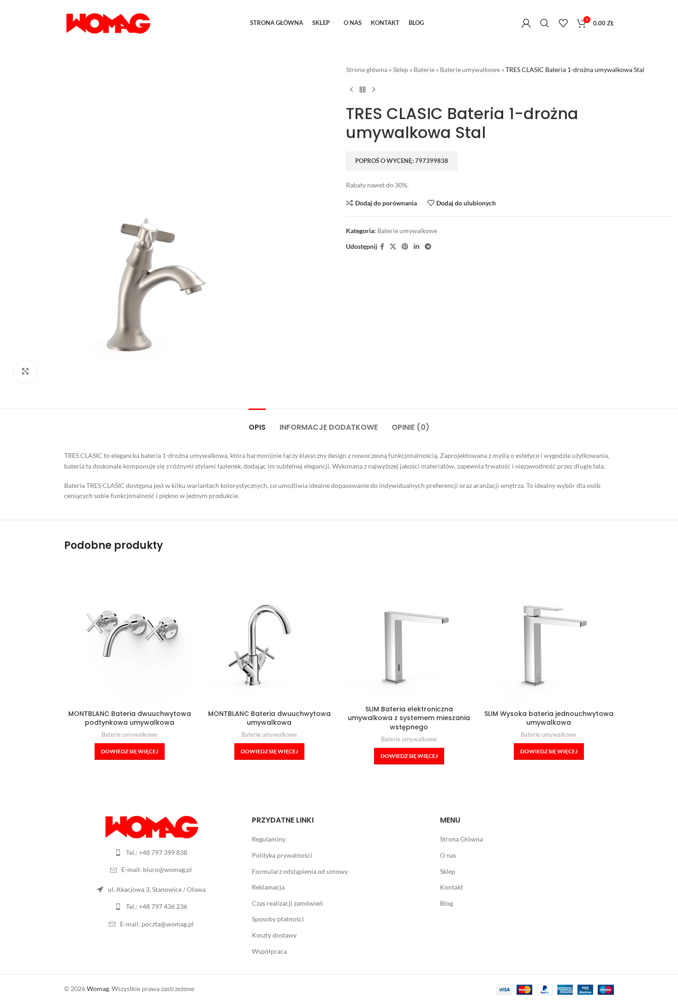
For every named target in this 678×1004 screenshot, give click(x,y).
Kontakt (451, 887)
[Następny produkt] (373, 89)
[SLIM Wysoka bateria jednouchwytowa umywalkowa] (548, 636)
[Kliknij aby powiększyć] (25, 371)
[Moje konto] (526, 23)
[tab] (257, 423)
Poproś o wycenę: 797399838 (401, 160)
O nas (448, 855)
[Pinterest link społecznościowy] (405, 246)
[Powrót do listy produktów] (362, 89)
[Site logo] (108, 22)
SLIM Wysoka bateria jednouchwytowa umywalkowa (548, 718)
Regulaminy (268, 839)
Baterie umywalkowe (470, 69)
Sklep (400, 69)
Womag (98, 988)
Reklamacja (268, 887)
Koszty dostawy (274, 935)
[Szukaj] (544, 23)
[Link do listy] (151, 853)
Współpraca (269, 951)
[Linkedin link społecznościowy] (416, 246)
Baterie (424, 69)
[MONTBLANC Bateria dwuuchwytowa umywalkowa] (269, 636)
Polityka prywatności (282, 855)
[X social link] (393, 246)
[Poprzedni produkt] (351, 89)
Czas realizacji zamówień (287, 903)
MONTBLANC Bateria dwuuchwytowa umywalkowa (269, 718)
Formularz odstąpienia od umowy (300, 871)
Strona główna (366, 69)
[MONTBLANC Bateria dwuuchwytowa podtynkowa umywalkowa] (129, 636)
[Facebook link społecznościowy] (382, 246)
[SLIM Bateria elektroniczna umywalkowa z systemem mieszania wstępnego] (409, 631)
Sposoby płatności (278, 919)
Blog (446, 903)
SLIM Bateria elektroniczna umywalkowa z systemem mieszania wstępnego (409, 718)
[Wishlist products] (563, 23)
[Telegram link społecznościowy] (428, 246)
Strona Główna (461, 839)
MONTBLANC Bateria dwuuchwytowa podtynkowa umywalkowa (129, 718)
